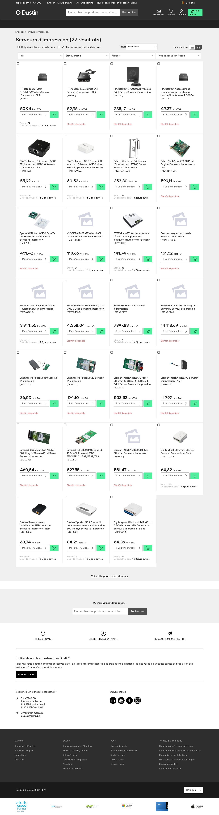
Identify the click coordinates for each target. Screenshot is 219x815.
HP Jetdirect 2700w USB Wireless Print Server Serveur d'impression (132, 90)
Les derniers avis (119, 746)
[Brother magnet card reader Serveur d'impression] (179, 220)
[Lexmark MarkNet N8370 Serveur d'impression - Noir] (179, 365)
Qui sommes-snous (72, 746)
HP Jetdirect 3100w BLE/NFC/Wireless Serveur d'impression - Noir (35, 92)
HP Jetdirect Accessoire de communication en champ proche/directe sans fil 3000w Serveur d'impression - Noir (177, 92)
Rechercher (129, 12)
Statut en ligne (118, 755)
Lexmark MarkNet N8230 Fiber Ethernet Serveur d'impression (131, 452)
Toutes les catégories (25, 746)
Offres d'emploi (70, 755)
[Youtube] (121, 701)
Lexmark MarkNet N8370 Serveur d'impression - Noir (179, 379)
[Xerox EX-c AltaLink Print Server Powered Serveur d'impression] (39, 293)
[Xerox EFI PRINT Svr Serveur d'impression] (132, 293)
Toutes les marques (24, 750)
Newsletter (68, 764)
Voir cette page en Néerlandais (109, 576)
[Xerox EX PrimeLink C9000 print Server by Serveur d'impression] (179, 293)
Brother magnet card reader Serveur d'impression (176, 235)
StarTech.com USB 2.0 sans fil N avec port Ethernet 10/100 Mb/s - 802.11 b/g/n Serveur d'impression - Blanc (85, 164)
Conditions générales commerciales (176, 746)
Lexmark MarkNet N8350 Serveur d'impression (38, 379)
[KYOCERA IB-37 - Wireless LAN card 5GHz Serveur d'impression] (86, 220)
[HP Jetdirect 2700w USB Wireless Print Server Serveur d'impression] (132, 76)
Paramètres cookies (168, 764)
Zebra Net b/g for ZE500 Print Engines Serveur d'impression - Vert (178, 164)
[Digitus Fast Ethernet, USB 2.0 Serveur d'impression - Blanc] (179, 437)
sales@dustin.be (31, 716)
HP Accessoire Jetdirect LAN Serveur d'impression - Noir (82, 90)
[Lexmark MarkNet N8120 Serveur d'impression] (86, 365)
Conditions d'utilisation (170, 768)
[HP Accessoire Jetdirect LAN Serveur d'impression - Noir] (86, 76)
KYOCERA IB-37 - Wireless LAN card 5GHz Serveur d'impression (84, 235)
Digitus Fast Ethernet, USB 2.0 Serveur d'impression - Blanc (177, 452)
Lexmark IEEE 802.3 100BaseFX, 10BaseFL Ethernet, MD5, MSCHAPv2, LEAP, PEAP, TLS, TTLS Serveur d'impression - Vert (85, 453)
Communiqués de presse (75, 759)
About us (87, 746)
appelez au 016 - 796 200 (28, 2)
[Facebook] (129, 701)
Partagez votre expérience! (124, 750)
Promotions (20, 755)
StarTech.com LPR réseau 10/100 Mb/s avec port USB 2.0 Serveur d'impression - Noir (38, 164)
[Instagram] (137, 701)
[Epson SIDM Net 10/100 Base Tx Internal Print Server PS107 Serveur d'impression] (39, 220)
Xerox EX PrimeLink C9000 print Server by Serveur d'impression (179, 307)
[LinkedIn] (113, 701)
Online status (117, 759)
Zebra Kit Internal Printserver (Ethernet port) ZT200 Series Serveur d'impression (130, 164)
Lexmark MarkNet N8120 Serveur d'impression (85, 379)
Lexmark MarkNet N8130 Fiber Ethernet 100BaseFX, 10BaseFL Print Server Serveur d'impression (132, 381)
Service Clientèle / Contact (76, 750)
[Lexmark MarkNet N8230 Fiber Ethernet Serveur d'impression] (132, 437)
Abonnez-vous (26, 674)
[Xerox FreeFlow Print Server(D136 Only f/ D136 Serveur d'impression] (86, 293)
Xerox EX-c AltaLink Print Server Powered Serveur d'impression (37, 307)
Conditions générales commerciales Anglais (180, 750)
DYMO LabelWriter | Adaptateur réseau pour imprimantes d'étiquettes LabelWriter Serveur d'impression (132, 236)
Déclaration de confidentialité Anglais (177, 759)
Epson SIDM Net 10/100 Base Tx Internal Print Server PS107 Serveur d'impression (37, 236)
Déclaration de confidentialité (173, 755)
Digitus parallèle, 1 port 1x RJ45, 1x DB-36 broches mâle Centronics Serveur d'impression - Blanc (133, 525)
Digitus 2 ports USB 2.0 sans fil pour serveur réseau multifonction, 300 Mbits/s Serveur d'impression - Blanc (86, 525)
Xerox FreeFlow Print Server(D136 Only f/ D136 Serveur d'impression (85, 307)
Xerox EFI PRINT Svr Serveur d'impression (129, 307)
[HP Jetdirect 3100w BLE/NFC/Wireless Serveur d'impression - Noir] (39, 76)
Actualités (19, 759)
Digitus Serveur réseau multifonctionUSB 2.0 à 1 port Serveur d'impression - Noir (36, 525)
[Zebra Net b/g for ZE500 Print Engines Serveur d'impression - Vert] (179, 148)
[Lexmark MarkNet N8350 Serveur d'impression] (39, 365)
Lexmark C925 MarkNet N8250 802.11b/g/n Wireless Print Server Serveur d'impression (38, 453)
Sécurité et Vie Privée (73, 768)
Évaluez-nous (117, 764)
